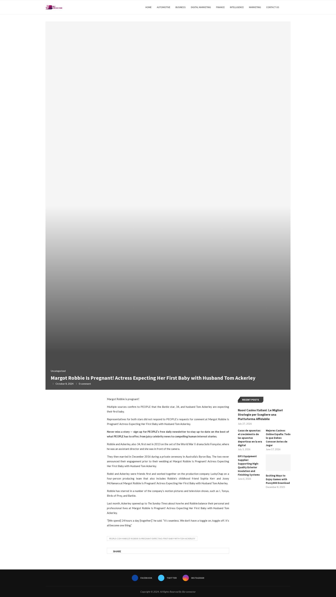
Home (148, 7)
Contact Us (272, 7)
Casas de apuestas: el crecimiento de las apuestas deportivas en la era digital (250, 438)
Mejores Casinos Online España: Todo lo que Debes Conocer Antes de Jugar (278, 438)
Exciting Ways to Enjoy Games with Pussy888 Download (278, 479)
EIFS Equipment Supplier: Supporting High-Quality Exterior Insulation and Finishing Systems (249, 465)
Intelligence (237, 7)
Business (181, 7)
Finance (220, 7)
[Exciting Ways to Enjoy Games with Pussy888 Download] (278, 462)
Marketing (255, 7)
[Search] (288, 7)
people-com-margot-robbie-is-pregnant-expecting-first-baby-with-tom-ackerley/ (152, 538)
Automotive (163, 7)
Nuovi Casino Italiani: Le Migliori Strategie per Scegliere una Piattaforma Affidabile (260, 414)
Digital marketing (201, 7)
